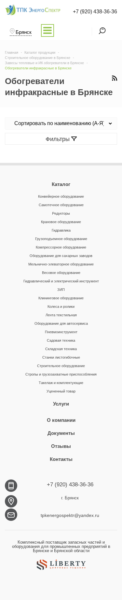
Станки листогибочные (61, 357)
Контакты (61, 459)
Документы (61, 433)
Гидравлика (61, 230)
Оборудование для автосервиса (61, 323)
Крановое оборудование (61, 222)
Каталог (61, 184)
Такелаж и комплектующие (61, 383)
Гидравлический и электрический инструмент (61, 281)
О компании (61, 420)
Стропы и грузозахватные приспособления (61, 374)
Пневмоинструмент (61, 332)
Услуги (61, 404)
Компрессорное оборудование (61, 247)
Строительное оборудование (61, 366)
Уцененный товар (61, 391)
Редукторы (61, 213)
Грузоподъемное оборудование (61, 239)
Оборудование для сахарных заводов (61, 256)
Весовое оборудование (61, 273)
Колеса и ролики (61, 306)
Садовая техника (61, 340)
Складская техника (61, 349)
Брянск (24, 32)
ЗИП (61, 290)
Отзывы (61, 446)
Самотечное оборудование (61, 205)
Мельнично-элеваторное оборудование (61, 264)
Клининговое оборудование (61, 298)
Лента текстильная (61, 315)
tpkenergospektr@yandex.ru (70, 515)
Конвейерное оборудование (61, 196)
